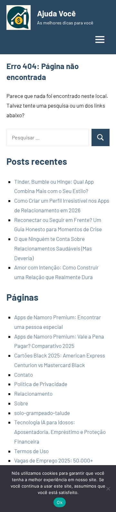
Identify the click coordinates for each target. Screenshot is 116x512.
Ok (60, 502)
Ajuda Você (56, 13)
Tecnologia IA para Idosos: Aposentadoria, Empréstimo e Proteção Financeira (60, 432)
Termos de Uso (31, 451)
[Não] (108, 488)
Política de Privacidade (40, 384)
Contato (23, 374)
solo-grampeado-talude (42, 413)
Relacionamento (33, 393)
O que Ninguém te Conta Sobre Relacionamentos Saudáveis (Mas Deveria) (53, 248)
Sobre (21, 403)
